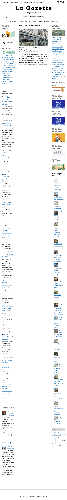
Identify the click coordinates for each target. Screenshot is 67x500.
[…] (11, 443)
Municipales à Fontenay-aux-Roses (58, 246)
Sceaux (42, 2)
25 (58, 440)
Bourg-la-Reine (14, 2)
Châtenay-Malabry (23, 2)
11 (58, 435)
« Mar (56, 445)
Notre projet (54, 21)
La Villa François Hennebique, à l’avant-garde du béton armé (7, 282)
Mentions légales (42, 496)
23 (54, 440)
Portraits (20, 21)
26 (60, 440)
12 (60, 435)
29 (52, 443)
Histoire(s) (46, 21)
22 (52, 440)
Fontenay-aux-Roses (34, 2)
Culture (34, 21)
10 (56, 435)
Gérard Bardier (6, 200)
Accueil (22, 496)
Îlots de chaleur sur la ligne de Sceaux (6, 204)
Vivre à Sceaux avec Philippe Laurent (58, 368)
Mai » (60, 445)
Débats (40, 21)
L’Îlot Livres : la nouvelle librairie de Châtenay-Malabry (31, 49)
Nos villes (12, 21)
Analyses (27, 21)
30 (54, 443)
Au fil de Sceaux (30, 496)
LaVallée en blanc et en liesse (57, 359)
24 (56, 440)
